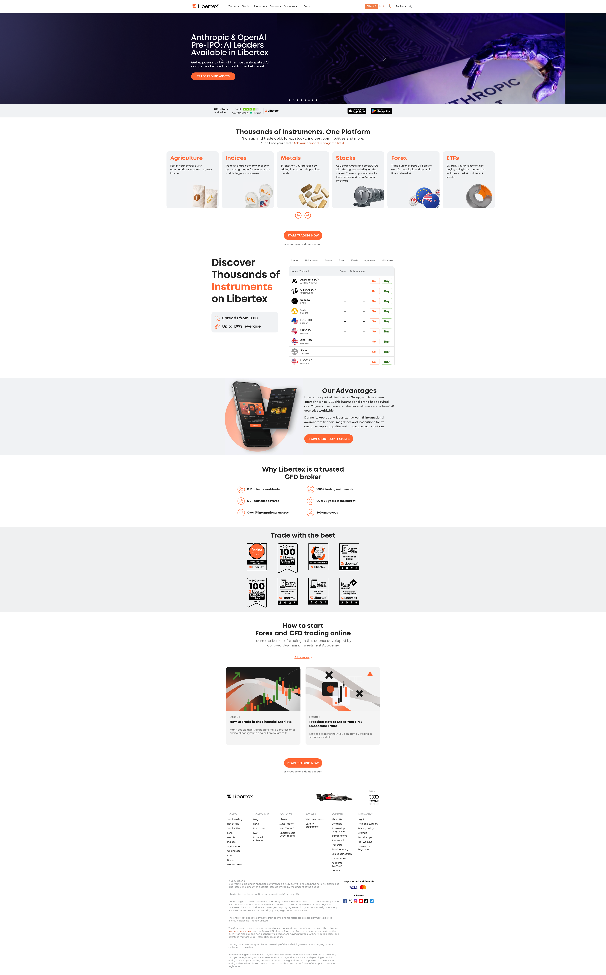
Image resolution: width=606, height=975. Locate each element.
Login (382, 6)
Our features (339, 859)
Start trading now (303, 235)
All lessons (301, 657)
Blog (255, 819)
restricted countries (240, 931)
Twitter (350, 901)
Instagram (355, 901)
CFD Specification (342, 854)
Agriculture (186, 158)
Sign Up (371, 6)
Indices (236, 158)
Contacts (337, 824)
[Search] (410, 6)
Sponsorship (338, 840)
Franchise (337, 845)
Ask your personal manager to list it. (319, 143)
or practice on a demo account (303, 243)
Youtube (361, 901)
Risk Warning (365, 842)
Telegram (372, 901)
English (400, 6)
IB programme (339, 836)
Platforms (259, 6)
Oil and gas (233, 851)
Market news (234, 865)
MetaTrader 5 (286, 828)
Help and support (368, 824)
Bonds (230, 860)
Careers (336, 871)
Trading (233, 6)
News (256, 824)
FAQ (255, 833)
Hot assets (233, 824)
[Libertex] (206, 6)
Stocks (245, 6)
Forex (399, 158)
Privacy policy (366, 828)
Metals (291, 158)
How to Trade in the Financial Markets (261, 722)
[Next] (384, 58)
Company (289, 6)
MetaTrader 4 (286, 824)
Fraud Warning (340, 849)
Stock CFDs (233, 828)
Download (309, 6)
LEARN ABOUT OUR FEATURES (329, 439)
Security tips (365, 837)
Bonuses (274, 6)
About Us (337, 819)
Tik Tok (366, 901)
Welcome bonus (315, 819)
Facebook (345, 901)
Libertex (283, 819)
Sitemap (362, 833)
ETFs (452, 158)
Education (259, 828)
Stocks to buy (235, 819)
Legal (361, 819)
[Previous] (222, 58)
